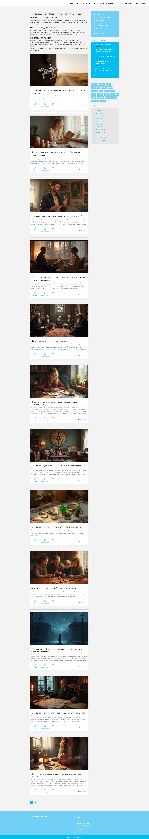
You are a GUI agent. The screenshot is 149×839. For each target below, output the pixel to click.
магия (106, 91)
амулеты (102, 84)
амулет (112, 91)
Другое (99, 28)
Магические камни (124, 3)
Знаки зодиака (101, 23)
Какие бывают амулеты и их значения (105, 56)
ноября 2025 (100, 110)
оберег (93, 94)
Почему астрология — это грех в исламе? (49, 341)
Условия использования (83, 823)
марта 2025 (100, 121)
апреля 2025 (100, 118)
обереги (110, 87)
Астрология (100, 20)
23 (50, 802)
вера (106, 97)
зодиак (93, 97)
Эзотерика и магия (102, 25)
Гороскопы (100, 33)
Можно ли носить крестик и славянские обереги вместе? (56, 216)
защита (109, 84)
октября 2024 (100, 135)
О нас (78, 821)
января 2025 (100, 127)
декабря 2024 (100, 129)
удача (101, 91)
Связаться (79, 829)
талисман (100, 94)
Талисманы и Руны (12, 3)
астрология (95, 84)
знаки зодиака (95, 87)
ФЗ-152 (79, 827)
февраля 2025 (100, 124)
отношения (113, 97)
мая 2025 (99, 116)
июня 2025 (100, 113)
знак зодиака (114, 94)
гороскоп (103, 87)
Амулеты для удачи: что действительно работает (53, 588)
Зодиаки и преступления (80, 3)
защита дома (95, 101)
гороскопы (100, 97)
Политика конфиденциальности (85, 825)
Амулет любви (140, 3)
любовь (103, 101)
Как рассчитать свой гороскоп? (103, 44)
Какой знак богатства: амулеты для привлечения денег (56, 527)
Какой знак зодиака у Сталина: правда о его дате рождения (58, 713)
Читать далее (82, 106)
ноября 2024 (100, 132)
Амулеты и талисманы (103, 17)
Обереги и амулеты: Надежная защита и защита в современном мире (103, 70)
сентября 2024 (101, 137)
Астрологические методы (103, 3)
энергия (107, 94)
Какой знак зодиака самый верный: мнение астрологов (56, 465)
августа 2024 (100, 140)
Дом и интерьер (101, 31)
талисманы (94, 91)
